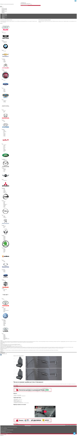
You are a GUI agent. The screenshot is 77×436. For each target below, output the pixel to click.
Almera (4, 201)
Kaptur (4, 238)
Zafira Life (5, 217)
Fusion (4, 89)
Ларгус (4, 337)
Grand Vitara (5, 289)
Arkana (4, 236)
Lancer (4, 190)
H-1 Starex (5, 131)
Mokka (4, 216)
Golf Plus (5, 322)
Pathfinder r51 (5, 204)
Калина (5, 336)
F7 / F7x (5, 110)
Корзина (1, 435)
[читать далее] (63, 341)
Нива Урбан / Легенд (6, 338)
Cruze (4, 60)
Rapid (4, 251)
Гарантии (3, 10)
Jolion (4, 111)
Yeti (4, 252)
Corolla (4, 309)
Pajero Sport (5, 192)
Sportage (5, 149)
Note (4, 203)
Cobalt (4, 59)
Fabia (4, 248)
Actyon (4, 270)
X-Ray (4, 339)
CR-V (4, 121)
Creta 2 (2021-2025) (21, 355)
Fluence (5, 237)
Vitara (4, 290)
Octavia (4, 250)
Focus (4, 88)
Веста (4, 334)
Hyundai (14, 355)
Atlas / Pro (5, 100)
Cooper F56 (5, 180)
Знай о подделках (4, 11)
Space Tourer (5, 71)
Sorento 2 (5, 150)
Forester (5, 280)
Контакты (3, 12)
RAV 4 (4, 311)
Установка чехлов (4, 14)
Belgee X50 (5, 41)
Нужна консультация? (3, 434)
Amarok (5, 320)
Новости (3, 17)
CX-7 (4, 171)
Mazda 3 (5, 168)
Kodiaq (4, 249)
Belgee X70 (5, 42)
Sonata (4, 135)
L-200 (4, 189)
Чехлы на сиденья (4, 8)
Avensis (5, 308)
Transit (4, 91)
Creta (4, 130)
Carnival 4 (5, 144)
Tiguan (4, 325)
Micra (4, 202)
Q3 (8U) (5, 32)
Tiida (4, 206)
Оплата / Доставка (4, 9)
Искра (4, 335)
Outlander (5, 191)
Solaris (4, 134)
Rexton (4, 271)
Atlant (4, 261)
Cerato (4, 146)
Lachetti (5, 61)
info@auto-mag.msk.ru (28, 425)
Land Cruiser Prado (6, 310)
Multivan (5, 323)
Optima (4, 147)
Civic (4, 120)
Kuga (4, 90)
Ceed (4, 145)
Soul (4, 151)
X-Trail (4, 207)
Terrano (4, 205)
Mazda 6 (5, 169)
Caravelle (5, 321)
